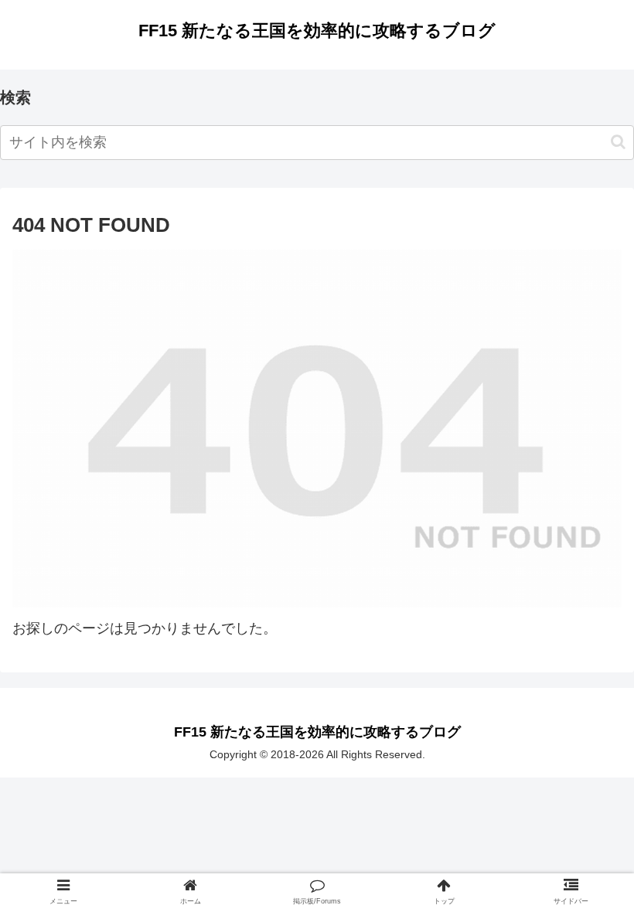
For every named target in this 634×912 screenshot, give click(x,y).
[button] (618, 142)
